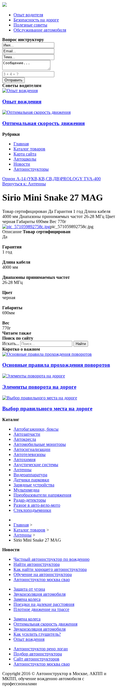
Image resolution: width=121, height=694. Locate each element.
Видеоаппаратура (30, 474)
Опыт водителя (28, 14)
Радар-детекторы (30, 500)
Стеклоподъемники (32, 510)
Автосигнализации (32, 449)
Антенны (23, 469)
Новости (22, 164)
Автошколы (25, 159)
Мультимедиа (26, 490)
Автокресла (25, 439)
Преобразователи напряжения (42, 495)
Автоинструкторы (31, 169)
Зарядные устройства (34, 484)
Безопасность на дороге (36, 19)
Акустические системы (36, 464)
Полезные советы (30, 25)
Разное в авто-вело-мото (37, 505)
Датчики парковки (31, 479)
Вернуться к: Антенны (24, 183)
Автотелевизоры (30, 454)
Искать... (10, 343)
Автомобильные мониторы (40, 444)
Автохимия (24, 459)
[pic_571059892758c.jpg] (26, 226)
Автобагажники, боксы (36, 429)
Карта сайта (25, 154)
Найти (81, 344)
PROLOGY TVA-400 (81, 178)
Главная (21, 143)
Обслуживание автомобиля (40, 30)
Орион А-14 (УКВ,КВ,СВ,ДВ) (31, 178)
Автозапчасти (27, 434)
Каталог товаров (29, 148)
